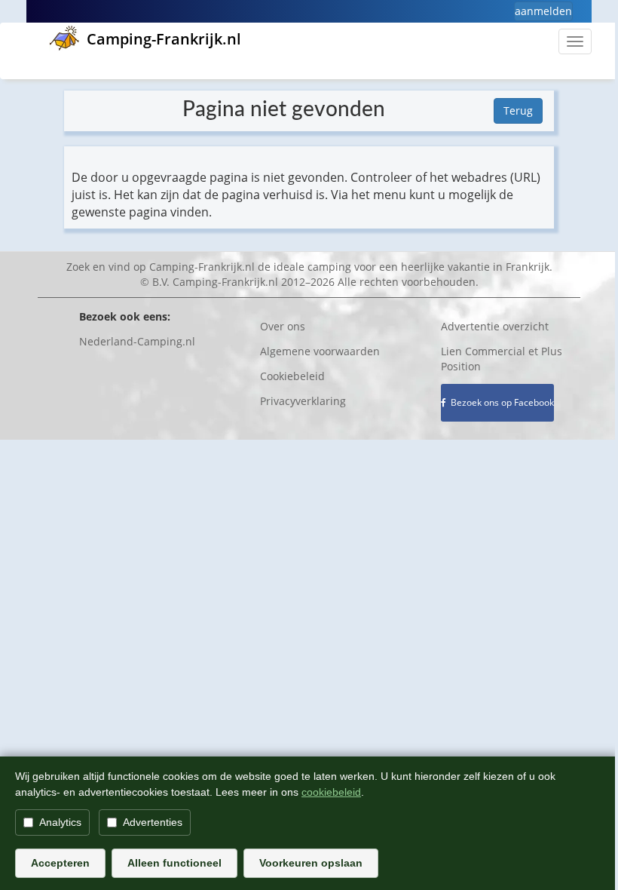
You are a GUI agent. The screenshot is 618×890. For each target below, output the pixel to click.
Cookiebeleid (292, 376)
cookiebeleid (331, 792)
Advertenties (152, 822)
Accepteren (60, 863)
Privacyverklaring (303, 401)
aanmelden (543, 11)
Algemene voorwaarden (320, 351)
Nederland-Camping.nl (137, 341)
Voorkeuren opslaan (311, 863)
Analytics (60, 822)
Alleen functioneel (174, 863)
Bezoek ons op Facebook (500, 402)
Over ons (282, 326)
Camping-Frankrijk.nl (164, 39)
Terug (518, 110)
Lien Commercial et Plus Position (501, 358)
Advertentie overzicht (495, 326)
